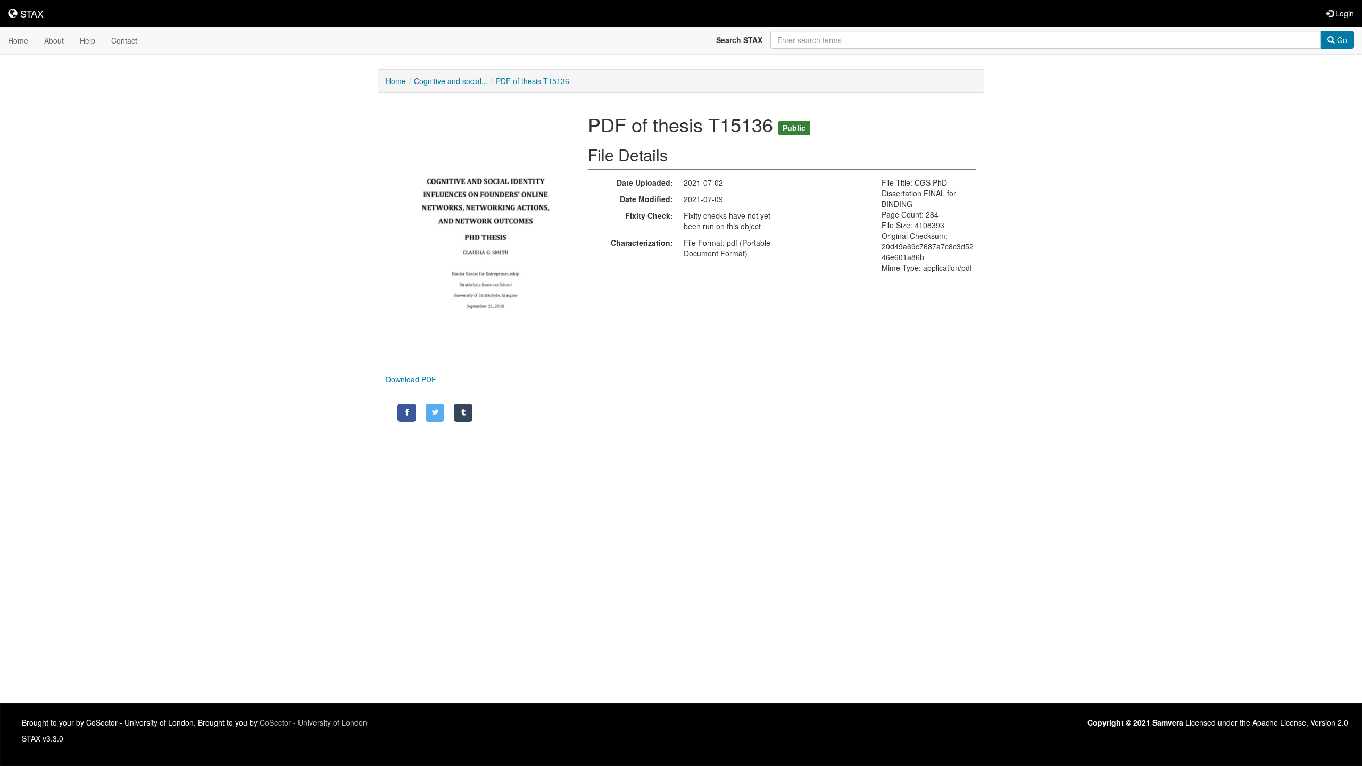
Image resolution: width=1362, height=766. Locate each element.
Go (1341, 40)
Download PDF (411, 379)
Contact (124, 40)
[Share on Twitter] (435, 413)
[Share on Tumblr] (463, 413)
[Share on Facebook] (406, 413)
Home (18, 40)
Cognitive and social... (451, 81)
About (54, 40)
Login (1343, 13)
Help (87, 40)
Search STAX (739, 40)
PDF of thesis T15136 (532, 81)
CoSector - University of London (313, 722)
